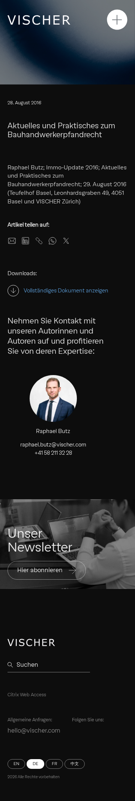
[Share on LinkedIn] (25, 240)
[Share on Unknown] (39, 240)
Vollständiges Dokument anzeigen (66, 291)
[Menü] (117, 19)
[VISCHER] (39, 20)
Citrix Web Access (27, 694)
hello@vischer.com (34, 730)
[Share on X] (66, 240)
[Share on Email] (12, 240)
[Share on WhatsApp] (52, 240)
